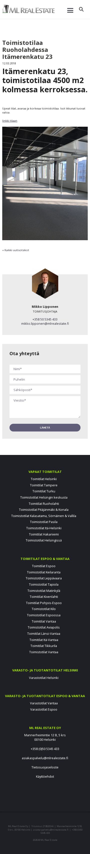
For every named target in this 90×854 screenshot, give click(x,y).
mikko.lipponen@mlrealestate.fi (45, 323)
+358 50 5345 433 (45, 319)
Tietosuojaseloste (45, 767)
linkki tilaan (9, 120)
